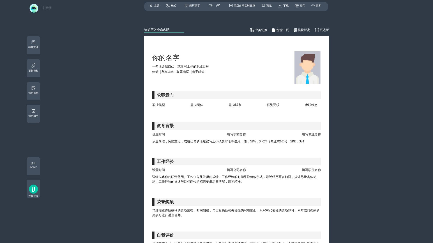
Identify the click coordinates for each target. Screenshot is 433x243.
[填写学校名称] (236, 134)
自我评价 (165, 235)
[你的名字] (165, 57)
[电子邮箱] (198, 72)
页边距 (324, 30)
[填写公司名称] (236, 170)
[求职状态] (311, 105)
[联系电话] (184, 72)
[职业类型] (158, 105)
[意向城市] (235, 105)
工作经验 (165, 161)
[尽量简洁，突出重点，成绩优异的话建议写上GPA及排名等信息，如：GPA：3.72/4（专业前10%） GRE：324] (236, 141)
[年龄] (156, 72)
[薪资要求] (273, 105)
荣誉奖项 (165, 201)
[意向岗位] (197, 105)
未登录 (46, 8)
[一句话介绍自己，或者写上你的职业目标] (217, 67)
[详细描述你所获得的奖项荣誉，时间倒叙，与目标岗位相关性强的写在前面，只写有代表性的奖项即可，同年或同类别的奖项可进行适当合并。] (236, 213)
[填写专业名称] (293, 134)
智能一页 (282, 30)
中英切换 (261, 30)
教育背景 (165, 125)
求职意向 (165, 95)
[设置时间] (178, 134)
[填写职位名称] (293, 170)
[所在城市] (168, 72)
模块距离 (304, 30)
